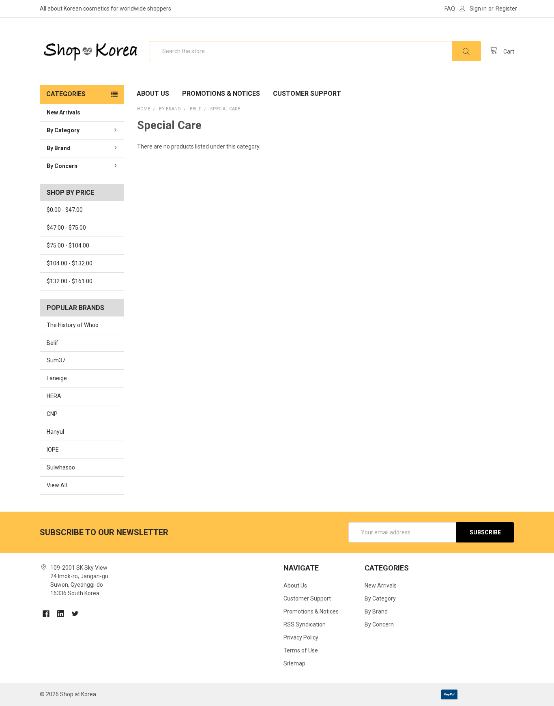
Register (506, 8)
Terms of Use (300, 650)
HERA (54, 396)
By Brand (59, 148)
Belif (52, 343)
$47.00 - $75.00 (66, 227)
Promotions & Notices (221, 93)
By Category (63, 130)
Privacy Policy (300, 637)
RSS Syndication (304, 624)
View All (57, 485)
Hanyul (55, 431)
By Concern (62, 166)
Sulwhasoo (61, 467)
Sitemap (294, 663)
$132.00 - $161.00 (69, 281)
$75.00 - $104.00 (68, 245)
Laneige (57, 378)
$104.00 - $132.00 (69, 263)
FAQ (449, 8)
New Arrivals (63, 112)
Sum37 (56, 360)
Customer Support (307, 93)
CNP (52, 414)
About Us (153, 93)
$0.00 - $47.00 (65, 210)
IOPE (53, 449)
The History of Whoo (73, 325)
